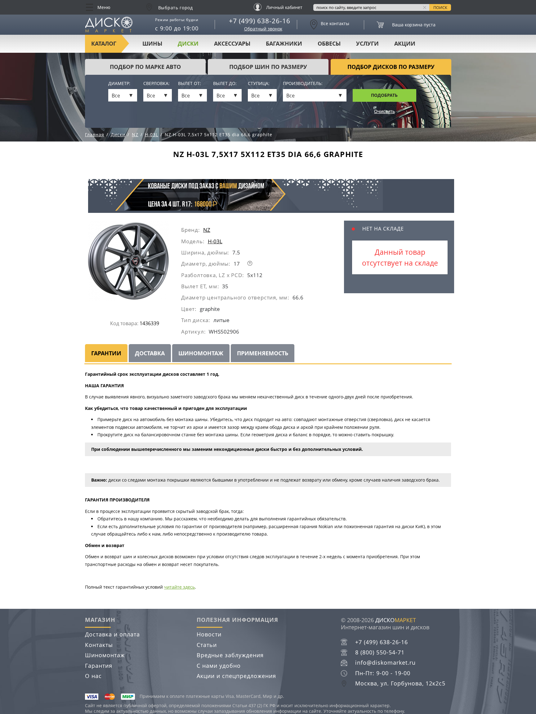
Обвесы (329, 43)
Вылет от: (189, 83)
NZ (206, 229)
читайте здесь (179, 587)
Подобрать (384, 95)
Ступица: (259, 83)
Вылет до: (225, 83)
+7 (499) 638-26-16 (259, 20)
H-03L (215, 241)
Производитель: (303, 83)
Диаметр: (119, 83)
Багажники (284, 43)
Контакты (99, 645)
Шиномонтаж (105, 655)
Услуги (367, 43)
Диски (188, 43)
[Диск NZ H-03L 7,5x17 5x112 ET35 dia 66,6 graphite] (134, 263)
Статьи (207, 645)
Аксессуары (232, 43)
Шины (152, 43)
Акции (404, 43)
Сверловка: (156, 83)
